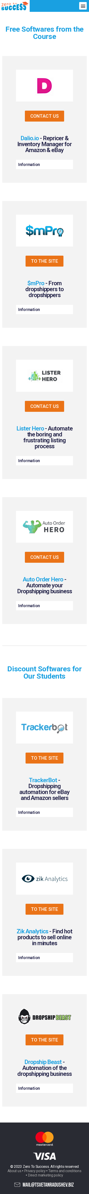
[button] (83, 6)
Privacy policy (35, 1171)
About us (14, 1171)
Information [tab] (29, 164)
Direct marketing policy (45, 1175)
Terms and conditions (64, 1171)
